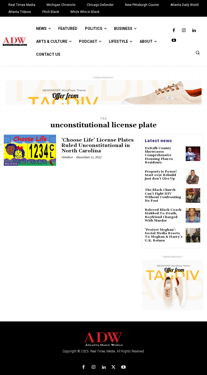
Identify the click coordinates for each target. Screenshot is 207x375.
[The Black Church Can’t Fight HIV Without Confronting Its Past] (193, 195)
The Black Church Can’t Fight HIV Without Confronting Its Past (163, 195)
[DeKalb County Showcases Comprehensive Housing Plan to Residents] (193, 153)
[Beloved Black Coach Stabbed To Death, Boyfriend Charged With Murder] (193, 215)
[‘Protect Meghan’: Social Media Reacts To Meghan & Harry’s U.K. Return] (193, 235)
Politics (11, 164)
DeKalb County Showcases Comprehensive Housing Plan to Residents (159, 155)
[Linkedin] (194, 30)
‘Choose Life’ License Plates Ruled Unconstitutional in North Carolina (97, 145)
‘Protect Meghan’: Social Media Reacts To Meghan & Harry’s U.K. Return (163, 235)
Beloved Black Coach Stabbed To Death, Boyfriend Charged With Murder (163, 215)
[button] (197, 52)
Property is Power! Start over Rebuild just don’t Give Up (161, 175)
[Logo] (103, 339)
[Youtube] (173, 40)
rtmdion (67, 157)
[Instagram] (183, 30)
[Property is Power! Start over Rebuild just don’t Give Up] (193, 177)
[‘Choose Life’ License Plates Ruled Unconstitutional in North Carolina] (30, 150)
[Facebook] (173, 30)
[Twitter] (113, 367)
